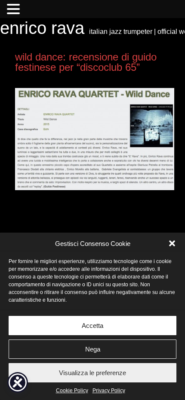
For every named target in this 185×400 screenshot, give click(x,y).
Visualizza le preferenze (92, 372)
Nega (92, 349)
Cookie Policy (72, 391)
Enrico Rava (42, 27)
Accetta (92, 325)
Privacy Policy (108, 391)
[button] (172, 243)
